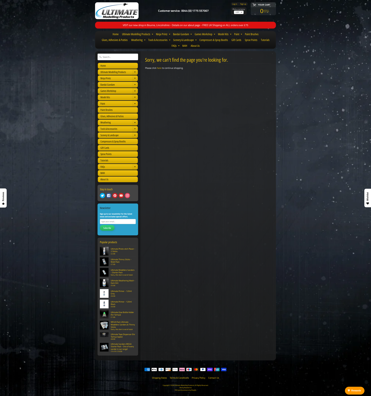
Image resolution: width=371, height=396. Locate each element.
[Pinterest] (115, 195)
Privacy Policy (198, 377)
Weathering (138, 40)
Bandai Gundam (183, 34)
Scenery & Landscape (185, 40)
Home (116, 34)
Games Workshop (205, 34)
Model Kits (225, 34)
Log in (234, 4)
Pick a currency (239, 9)
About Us (195, 46)
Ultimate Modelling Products (138, 34)
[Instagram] (127, 195)
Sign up (243, 4)
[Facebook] (108, 195)
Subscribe (107, 228)
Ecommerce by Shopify (188, 390)
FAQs (176, 46)
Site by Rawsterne (185, 387)
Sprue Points (251, 40)
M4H (184, 46)
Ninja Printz (163, 34)
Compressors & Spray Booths (213, 40)
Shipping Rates (159, 377)
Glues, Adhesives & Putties (115, 40)
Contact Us (213, 377)
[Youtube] (121, 195)
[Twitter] (102, 195)
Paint (238, 34)
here (159, 68)
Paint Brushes (252, 34)
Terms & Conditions (179, 377)
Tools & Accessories (159, 40)
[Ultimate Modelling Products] (117, 10)
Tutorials (265, 40)
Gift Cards (236, 40)
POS (176, 390)
